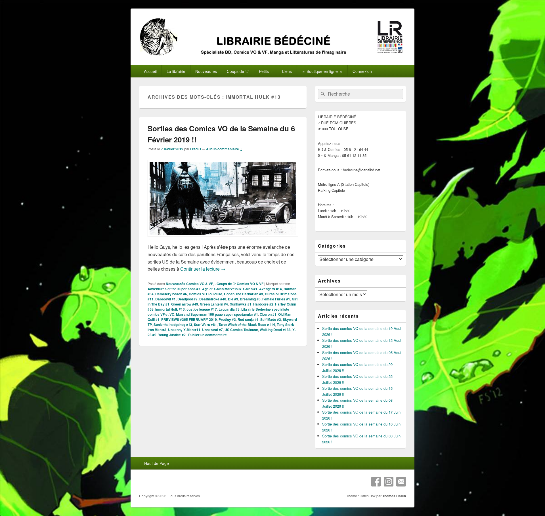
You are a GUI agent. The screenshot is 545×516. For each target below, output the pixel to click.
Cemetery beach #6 (171, 293)
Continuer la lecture (202, 269)
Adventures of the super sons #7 (174, 288)
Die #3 (233, 299)
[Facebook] (376, 481)
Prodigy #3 (227, 319)
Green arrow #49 (184, 304)
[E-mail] (401, 481)
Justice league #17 (201, 309)
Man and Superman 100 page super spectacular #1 (217, 314)
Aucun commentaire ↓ (224, 148)
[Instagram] (388, 481)
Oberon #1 (268, 314)
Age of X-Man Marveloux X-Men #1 (229, 288)
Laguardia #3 (229, 309)
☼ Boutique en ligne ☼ (322, 71)
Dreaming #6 (250, 299)
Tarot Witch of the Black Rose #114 (247, 324)
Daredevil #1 (165, 299)
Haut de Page (156, 463)
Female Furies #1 (276, 299)
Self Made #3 (270, 319)
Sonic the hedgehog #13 (173, 324)
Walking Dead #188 (275, 329)
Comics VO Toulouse (205, 293)
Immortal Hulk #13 (170, 309)
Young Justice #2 (172, 334)
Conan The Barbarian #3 (243, 293)
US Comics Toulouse (241, 329)
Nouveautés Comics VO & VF (189, 283)
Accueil (150, 71)
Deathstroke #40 (212, 299)
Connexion (362, 71)
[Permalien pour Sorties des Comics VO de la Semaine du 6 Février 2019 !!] (223, 239)
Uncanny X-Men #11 (184, 329)
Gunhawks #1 (240, 304)
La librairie (176, 71)
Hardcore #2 (263, 304)
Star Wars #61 (205, 324)
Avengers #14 (270, 288)
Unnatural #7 (212, 329)
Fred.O (195, 148)
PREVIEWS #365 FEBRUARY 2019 (189, 319)
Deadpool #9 (187, 299)
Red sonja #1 (248, 319)
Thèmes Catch (394, 495)
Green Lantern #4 (214, 304)
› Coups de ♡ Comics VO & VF (239, 283)
